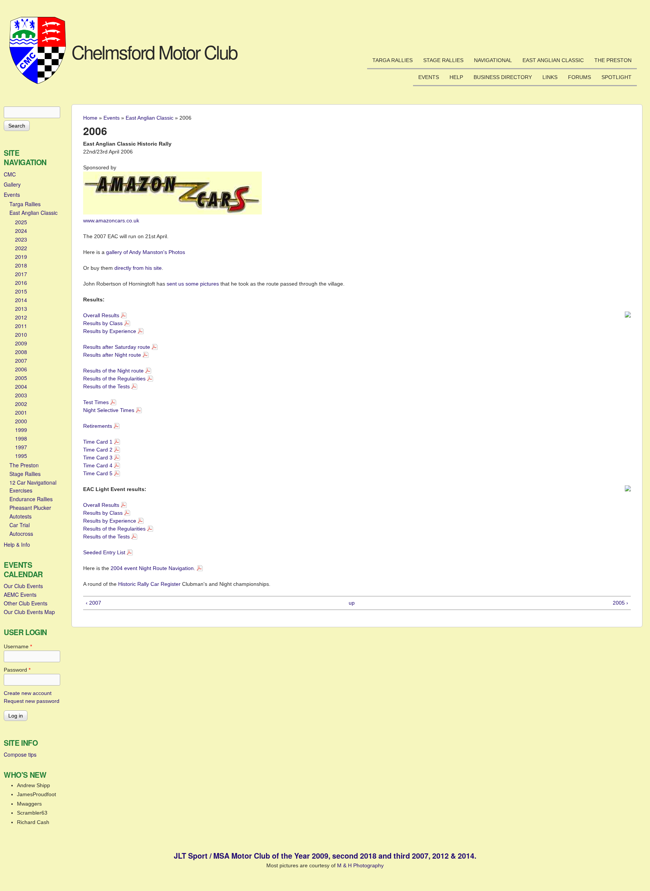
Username (18, 646)
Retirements (97, 426)
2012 (21, 317)
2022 (21, 248)
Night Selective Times (108, 410)
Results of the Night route (113, 371)
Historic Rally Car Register (149, 584)
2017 (21, 274)
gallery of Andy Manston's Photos (145, 252)
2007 (21, 360)
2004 (21, 386)
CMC (10, 174)
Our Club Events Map (29, 612)
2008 (21, 352)
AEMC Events (20, 594)
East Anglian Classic (553, 60)
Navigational (493, 60)
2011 (21, 326)
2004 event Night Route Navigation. (153, 568)
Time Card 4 (97, 465)
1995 (21, 455)
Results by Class (103, 323)
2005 (21, 378)
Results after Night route (112, 355)
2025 (21, 222)
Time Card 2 (97, 450)
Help (456, 77)
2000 (21, 421)
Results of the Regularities (114, 379)
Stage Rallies (443, 60)
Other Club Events (25, 603)
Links (549, 77)
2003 (21, 395)
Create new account (28, 693)
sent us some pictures (193, 284)
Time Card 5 (97, 473)
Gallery (12, 184)
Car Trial (19, 525)
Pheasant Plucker (30, 507)
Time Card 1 (97, 442)
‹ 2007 (93, 603)
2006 (21, 369)
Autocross (21, 533)
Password (17, 670)
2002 (21, 403)
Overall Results (101, 315)
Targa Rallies (392, 60)
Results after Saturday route (116, 347)
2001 (21, 412)
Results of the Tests (106, 386)
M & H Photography (360, 865)
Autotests (20, 516)
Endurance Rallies (31, 499)
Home (90, 118)
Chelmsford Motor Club (154, 51)
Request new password (31, 701)
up (352, 603)
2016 (21, 282)
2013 (21, 308)
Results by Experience (109, 331)
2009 (21, 343)
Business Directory (503, 77)
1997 (21, 447)
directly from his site (138, 268)
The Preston (613, 60)
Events (428, 77)
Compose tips (20, 754)
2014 (21, 300)
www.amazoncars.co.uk (111, 220)
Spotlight (616, 77)
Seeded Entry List (104, 552)
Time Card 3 (97, 458)
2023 (21, 239)
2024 (21, 230)
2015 (21, 291)
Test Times (96, 402)
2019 (21, 256)
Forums (579, 77)
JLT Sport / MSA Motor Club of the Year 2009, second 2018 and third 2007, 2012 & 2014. (325, 855)
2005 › (620, 603)
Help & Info (17, 544)
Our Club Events (23, 586)
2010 (21, 334)
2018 (21, 265)
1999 (21, 429)
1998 (21, 438)
